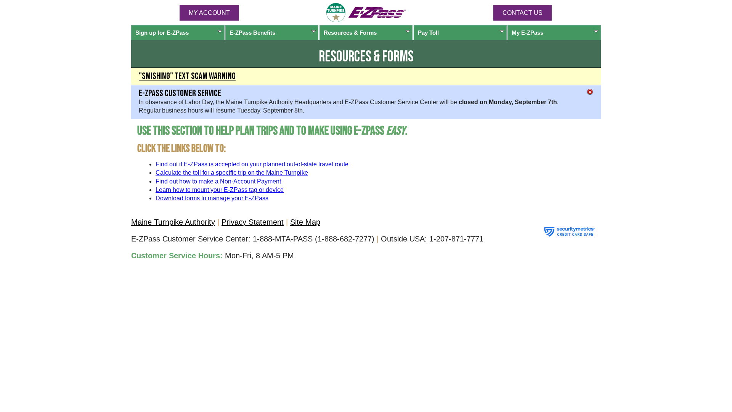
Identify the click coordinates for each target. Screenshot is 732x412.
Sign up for (162, 32)
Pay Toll (428, 32)
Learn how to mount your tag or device (220, 190)
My (527, 32)
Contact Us (522, 13)
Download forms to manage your (212, 198)
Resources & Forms (350, 32)
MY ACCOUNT (209, 13)
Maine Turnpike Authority (173, 222)
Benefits (252, 32)
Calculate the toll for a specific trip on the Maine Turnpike (232, 172)
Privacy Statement (253, 222)
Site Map (305, 222)
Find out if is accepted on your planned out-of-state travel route (252, 164)
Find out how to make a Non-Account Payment (218, 181)
